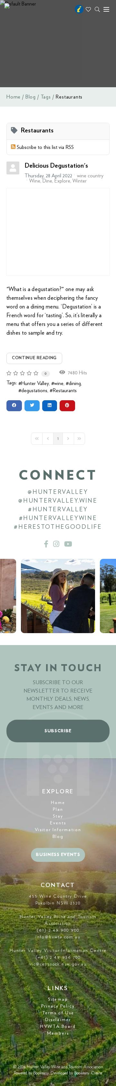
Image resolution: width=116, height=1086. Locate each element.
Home (13, 96)
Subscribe (58, 731)
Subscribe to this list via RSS (45, 147)
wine (58, 383)
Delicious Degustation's (56, 165)
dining (75, 383)
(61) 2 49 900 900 (58, 930)
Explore (62, 180)
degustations (34, 390)
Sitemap (58, 999)
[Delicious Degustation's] (58, 232)
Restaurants (65, 390)
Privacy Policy (57, 1006)
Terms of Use (58, 1013)
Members (58, 1033)
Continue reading (34, 358)
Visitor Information (58, 830)
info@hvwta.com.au (58, 937)
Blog (30, 96)
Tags (46, 96)
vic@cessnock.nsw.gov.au (58, 964)
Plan (58, 809)
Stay (58, 816)
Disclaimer (58, 1020)
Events (58, 823)
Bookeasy (41, 1073)
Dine (47, 180)
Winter (79, 180)
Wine (34, 180)
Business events (58, 854)
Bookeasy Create (88, 1073)
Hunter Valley (35, 383)
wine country (90, 175)
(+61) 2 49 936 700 (58, 957)
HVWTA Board (58, 1026)
